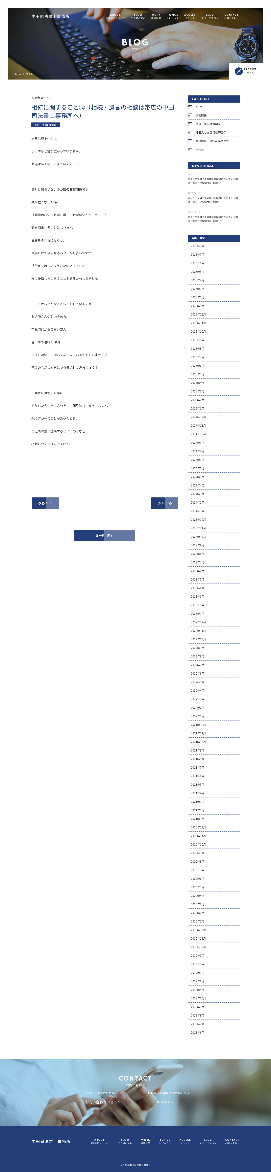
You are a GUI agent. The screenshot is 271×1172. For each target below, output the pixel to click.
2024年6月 (197, 468)
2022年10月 (198, 639)
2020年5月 (197, 887)
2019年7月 (197, 973)
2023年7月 (197, 562)
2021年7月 (197, 767)
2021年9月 (197, 750)
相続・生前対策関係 (208, 124)
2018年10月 (198, 998)
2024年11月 (198, 425)
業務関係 (201, 115)
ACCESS (190, 17)
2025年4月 (197, 383)
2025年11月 (198, 323)
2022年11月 (198, 631)
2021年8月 (197, 759)
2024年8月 (197, 451)
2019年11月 (198, 938)
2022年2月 (197, 708)
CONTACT (231, 17)
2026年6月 (197, 263)
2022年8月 (197, 656)
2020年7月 (197, 870)
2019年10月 (198, 947)
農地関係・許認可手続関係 (212, 141)
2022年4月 (197, 690)
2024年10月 (198, 434)
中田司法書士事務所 (50, 17)
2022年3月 (197, 699)
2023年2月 (197, 605)
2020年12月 (198, 827)
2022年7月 (197, 665)
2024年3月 (197, 494)
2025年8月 (197, 349)
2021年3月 (197, 802)
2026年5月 (197, 272)
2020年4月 (197, 896)
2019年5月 (197, 990)
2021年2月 (197, 810)
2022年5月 (197, 682)
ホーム (17, 74)
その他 (200, 149)
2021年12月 (198, 725)
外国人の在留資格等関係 (211, 132)
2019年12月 (198, 930)
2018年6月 (197, 1032)
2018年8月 (197, 1015)
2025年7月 (197, 357)
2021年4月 (197, 793)
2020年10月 (198, 844)
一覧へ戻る (105, 535)
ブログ (29, 74)
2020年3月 (197, 904)
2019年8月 (197, 964)
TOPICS (172, 17)
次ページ (163, 503)
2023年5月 (197, 579)
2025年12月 (198, 314)
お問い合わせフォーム (103, 1101)
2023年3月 (197, 596)
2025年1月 (197, 408)
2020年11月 (198, 836)
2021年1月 (197, 819)
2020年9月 (197, 853)
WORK (156, 17)
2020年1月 (197, 921)
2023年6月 (197, 571)
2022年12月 (198, 622)
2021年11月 (198, 733)
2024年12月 (198, 417)
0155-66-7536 (168, 1101)
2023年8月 (197, 554)
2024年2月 (197, 502)
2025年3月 (197, 391)
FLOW (138, 17)
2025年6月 (197, 366)
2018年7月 (197, 1024)
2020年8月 (197, 861)
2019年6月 (197, 981)
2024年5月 (197, 477)
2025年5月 (197, 374)
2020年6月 (197, 879)
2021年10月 (198, 742)
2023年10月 (198, 537)
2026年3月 (197, 289)
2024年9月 (197, 443)
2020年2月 (197, 913)
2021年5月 (197, 785)
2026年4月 (197, 280)
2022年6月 (197, 673)
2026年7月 (197, 254)
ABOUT (115, 17)
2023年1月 (197, 614)
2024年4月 (197, 485)
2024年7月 (197, 460)
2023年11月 (198, 528)
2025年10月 (198, 331)
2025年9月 (197, 340)
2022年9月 (197, 648)
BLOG (210, 17)
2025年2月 (197, 400)
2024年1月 (197, 511)
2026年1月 (197, 306)
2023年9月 (197, 545)
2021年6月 (197, 776)
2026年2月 (197, 297)
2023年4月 (197, 588)
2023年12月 (198, 519)
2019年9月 (197, 955)
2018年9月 (197, 1007)
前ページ (47, 503)
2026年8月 (197, 246)
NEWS (199, 107)
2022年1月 (197, 716)
